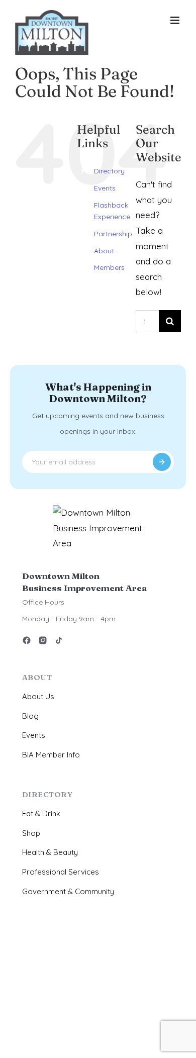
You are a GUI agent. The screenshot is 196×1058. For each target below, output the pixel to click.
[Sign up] (162, 462)
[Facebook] (26, 642)
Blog (30, 716)
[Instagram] (42, 642)
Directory (109, 170)
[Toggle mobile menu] (175, 20)
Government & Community (68, 891)
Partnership (113, 233)
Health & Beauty (50, 852)
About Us (38, 696)
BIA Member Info (51, 754)
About (104, 250)
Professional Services (60, 872)
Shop (31, 833)
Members (109, 267)
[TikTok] (58, 642)
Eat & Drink (41, 813)
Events (105, 188)
